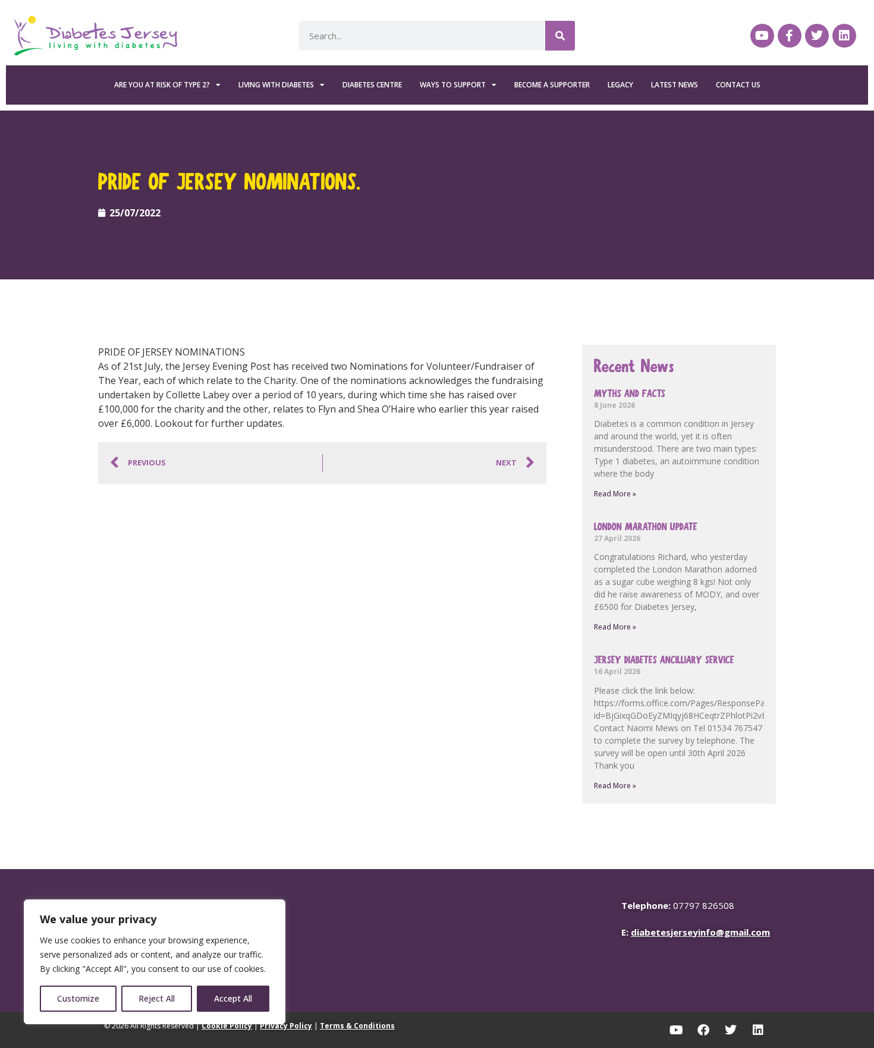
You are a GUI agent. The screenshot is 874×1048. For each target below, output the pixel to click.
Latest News (674, 85)
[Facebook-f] (789, 36)
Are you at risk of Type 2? (162, 85)
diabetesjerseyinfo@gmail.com (700, 932)
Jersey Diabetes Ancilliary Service (664, 660)
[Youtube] (762, 36)
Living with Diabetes (276, 85)
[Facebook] (703, 1030)
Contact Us (738, 85)
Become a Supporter (552, 85)
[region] (154, 961)
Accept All (233, 998)
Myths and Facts (629, 394)
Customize (78, 998)
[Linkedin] (844, 36)
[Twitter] (817, 36)
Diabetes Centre (372, 85)
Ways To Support (453, 85)
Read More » (615, 494)
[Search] (560, 36)
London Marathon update (645, 527)
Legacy (620, 85)
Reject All (157, 998)
